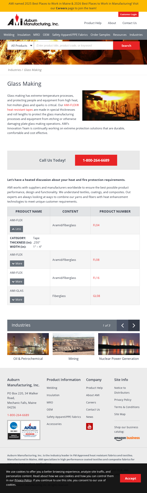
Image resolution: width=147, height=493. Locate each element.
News (89, 417)
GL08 (96, 296)
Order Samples (100, 35)
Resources (120, 35)
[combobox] (20, 45)
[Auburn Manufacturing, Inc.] (33, 20)
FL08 (96, 260)
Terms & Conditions (127, 407)
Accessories (54, 424)
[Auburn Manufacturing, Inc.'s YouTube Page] (89, 426)
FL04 (96, 225)
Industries (136, 35)
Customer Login (128, 14)
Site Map (120, 414)
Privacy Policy (122, 400)
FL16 (96, 278)
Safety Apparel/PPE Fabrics (70, 35)
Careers (61, 8)
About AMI (93, 395)
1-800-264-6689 (96, 160)
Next (134, 325)
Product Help (92, 23)
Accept (130, 478)
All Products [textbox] (19, 45)
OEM (46, 35)
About (112, 23)
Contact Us (129, 23)
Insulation (23, 35)
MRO (36, 35)
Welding (9, 35)
